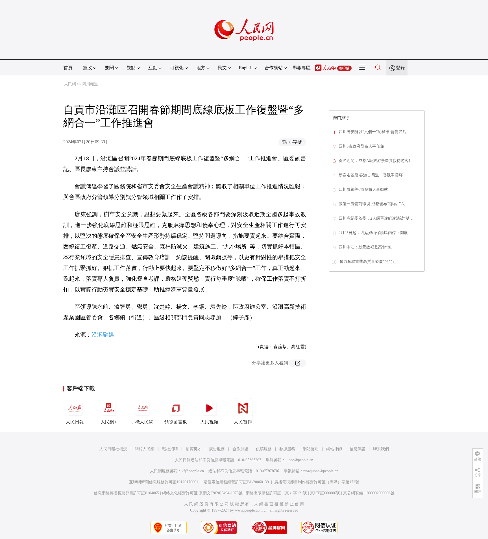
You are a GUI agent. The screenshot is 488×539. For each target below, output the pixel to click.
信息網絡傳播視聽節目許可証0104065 (126, 493)
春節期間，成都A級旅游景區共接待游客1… (377, 161)
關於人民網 (144, 449)
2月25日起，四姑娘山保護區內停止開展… (375, 233)
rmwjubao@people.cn (320, 471)
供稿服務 (264, 449)
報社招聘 (170, 449)
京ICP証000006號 (325, 493)
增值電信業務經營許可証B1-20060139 (236, 482)
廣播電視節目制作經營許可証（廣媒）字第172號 (316, 482)
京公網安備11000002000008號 (369, 493)
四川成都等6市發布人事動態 (363, 189)
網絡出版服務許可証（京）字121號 (276, 493)
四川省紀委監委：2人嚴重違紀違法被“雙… (376, 218)
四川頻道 (90, 84)
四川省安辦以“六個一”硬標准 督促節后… (374, 132)
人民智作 (243, 421)
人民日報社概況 (113, 449)
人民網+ (109, 421)
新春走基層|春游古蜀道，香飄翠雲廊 (371, 175)
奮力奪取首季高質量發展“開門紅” (368, 261)
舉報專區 (302, 67)
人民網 (70, 84)
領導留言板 (175, 421)
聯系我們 (381, 449)
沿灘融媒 (102, 335)
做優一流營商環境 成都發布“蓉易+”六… (374, 204)
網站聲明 (311, 449)
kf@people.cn (193, 471)
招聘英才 (193, 449)
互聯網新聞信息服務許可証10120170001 (163, 482)
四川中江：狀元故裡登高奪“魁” (366, 247)
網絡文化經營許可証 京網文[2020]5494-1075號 (202, 493)
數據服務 (287, 449)
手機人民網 (142, 421)
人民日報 (75, 421)
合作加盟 (240, 449)
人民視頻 (209, 421)
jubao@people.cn (299, 460)
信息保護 (357, 449)
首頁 (68, 67)
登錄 (400, 67)
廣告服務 (217, 449)
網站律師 (334, 449)
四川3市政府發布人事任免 (361, 146)
